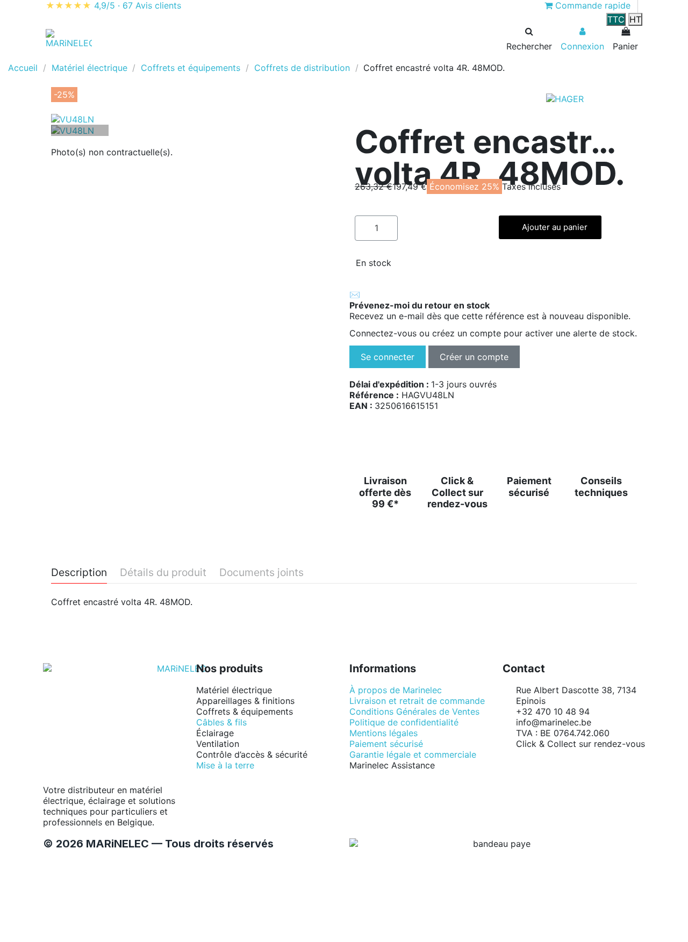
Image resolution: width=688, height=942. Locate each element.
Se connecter (387, 356)
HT (635, 19)
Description (79, 573)
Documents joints (261, 573)
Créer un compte (474, 356)
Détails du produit (163, 573)
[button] (72, 57)
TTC (616, 19)
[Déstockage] (184, 57)
